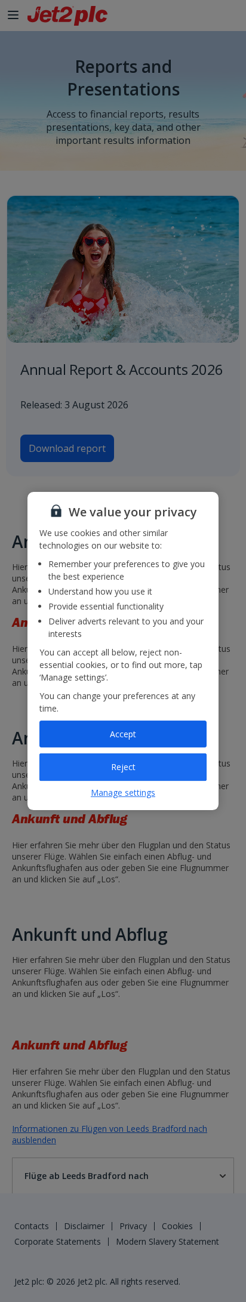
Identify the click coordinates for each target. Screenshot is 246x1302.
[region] (123, 651)
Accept (123, 734)
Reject (123, 766)
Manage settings (123, 792)
